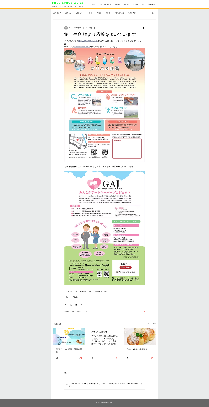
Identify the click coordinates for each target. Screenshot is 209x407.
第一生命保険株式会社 (83, 292)
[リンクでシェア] (81, 305)
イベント (89, 13)
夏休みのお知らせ (99, 331)
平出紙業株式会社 (100, 292)
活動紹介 (79, 13)
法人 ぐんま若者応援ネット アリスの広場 (69, 6)
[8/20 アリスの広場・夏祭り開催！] (69, 336)
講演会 (99, 13)
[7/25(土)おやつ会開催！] (140, 336)
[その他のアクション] (143, 28)
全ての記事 (57, 13)
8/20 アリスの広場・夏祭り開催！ (69, 350)
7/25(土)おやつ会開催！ (137, 349)
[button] (153, 13)
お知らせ (68, 13)
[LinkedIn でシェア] (76, 305)
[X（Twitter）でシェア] (71, 305)
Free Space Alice (68, 3)
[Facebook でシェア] (65, 305)
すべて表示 (152, 324)
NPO (54, 6)
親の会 (108, 13)
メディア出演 (119, 13)
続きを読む (132, 13)
